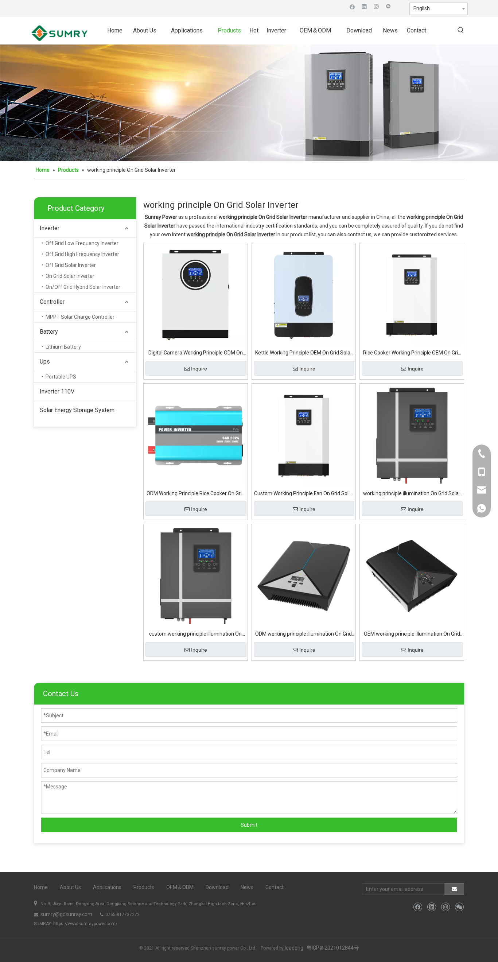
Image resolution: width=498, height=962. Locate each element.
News (247, 887)
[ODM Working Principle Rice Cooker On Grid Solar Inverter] (195, 435)
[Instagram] (376, 6)
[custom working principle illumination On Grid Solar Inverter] (195, 575)
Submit (249, 825)
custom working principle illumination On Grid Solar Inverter (195, 635)
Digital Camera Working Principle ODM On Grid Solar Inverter (195, 353)
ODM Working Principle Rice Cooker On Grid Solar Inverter (196, 494)
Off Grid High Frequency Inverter (82, 254)
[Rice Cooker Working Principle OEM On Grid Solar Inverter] (412, 295)
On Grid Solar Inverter (70, 276)
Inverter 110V (57, 391)
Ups (45, 361)
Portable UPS (61, 377)
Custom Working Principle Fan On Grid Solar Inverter (303, 494)
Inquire (199, 369)
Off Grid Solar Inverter (71, 265)
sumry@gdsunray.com (65, 914)
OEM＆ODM (180, 887)
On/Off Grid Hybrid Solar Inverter (83, 287)
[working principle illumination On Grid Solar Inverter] (412, 435)
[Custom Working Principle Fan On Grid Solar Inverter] (304, 435)
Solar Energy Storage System (77, 410)
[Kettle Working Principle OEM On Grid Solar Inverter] (304, 295)
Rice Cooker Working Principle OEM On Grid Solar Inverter (412, 353)
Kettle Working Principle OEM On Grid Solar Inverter (303, 353)
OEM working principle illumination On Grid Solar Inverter (412, 635)
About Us (70, 887)
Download (217, 887)
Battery (49, 331)
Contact (274, 887)
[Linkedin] (364, 6)
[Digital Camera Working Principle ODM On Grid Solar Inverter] (195, 295)
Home (41, 887)
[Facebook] (352, 6)
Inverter (49, 228)
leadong (294, 948)
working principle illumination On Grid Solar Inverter (411, 494)
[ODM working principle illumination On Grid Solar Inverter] (304, 575)
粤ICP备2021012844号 (333, 948)
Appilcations (107, 887)
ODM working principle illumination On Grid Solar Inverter (303, 635)
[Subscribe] (454, 889)
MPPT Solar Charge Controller (80, 317)
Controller (52, 301)
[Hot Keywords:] (460, 30)
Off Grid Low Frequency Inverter (82, 243)
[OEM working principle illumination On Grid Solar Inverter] (412, 575)
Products (143, 887)
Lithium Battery (63, 347)
